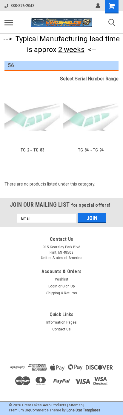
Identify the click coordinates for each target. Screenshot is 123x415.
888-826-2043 (22, 5)
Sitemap (75, 405)
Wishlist (61, 279)
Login (52, 286)
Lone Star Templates (83, 410)
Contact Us (61, 329)
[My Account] (98, 5)
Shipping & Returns (61, 293)
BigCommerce (37, 410)
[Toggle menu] (8, 22)
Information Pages (61, 322)
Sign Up (68, 286)
